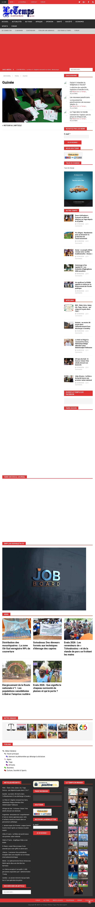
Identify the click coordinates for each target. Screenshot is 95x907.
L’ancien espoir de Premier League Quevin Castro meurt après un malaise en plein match (16, 828)
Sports (5, 26)
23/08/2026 (80, 367)
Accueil (5, 22)
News (11, 2)
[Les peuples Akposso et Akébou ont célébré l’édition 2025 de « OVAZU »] (42, 727)
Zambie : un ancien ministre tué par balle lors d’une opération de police (16, 879)
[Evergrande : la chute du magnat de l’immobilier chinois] (73, 852)
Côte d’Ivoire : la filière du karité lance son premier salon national (83, 378)
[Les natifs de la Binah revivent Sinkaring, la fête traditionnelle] (52, 735)
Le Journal (22, 2)
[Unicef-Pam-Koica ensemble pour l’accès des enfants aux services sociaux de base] (52, 727)
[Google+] (84, 2)
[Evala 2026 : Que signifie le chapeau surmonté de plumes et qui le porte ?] (47, 671)
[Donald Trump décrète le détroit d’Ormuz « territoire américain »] (83, 852)
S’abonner (19, 30)
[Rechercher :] (81, 69)
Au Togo (28, 22)
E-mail (67, 134)
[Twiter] (79, 2)
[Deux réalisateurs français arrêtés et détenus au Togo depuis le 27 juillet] (68, 218)
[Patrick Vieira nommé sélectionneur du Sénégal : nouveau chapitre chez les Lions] (83, 868)
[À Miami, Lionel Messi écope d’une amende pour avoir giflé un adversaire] (73, 822)
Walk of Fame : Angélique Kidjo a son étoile (15, 841)
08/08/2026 (80, 274)
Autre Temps (71, 211)
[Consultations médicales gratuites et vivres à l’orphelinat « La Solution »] (21, 727)
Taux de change (69, 168)
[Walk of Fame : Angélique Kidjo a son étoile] (83, 814)
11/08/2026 (80, 241)
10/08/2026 (80, 256)
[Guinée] (32, 121)
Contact (34, 2)
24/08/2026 (80, 314)
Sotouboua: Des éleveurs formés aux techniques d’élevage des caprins (46, 645)
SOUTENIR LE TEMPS (64, 30)
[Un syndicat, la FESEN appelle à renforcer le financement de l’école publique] (68, 285)
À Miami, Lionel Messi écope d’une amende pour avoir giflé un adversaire (15, 847)
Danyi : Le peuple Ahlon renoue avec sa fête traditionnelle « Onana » (83, 252)
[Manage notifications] (89, 902)
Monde (80, 900)
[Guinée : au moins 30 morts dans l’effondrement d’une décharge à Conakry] (68, 325)
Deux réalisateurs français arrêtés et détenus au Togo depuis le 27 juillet (83, 218)
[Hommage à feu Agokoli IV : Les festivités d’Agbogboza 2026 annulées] (68, 267)
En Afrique (70, 900)
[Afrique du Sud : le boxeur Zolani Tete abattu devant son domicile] (68, 361)
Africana (70, 300)
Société (68, 22)
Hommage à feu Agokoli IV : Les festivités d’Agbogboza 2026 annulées (83, 268)
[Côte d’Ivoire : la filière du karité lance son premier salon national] (68, 378)
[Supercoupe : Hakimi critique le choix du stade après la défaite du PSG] (83, 883)
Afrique (39, 22)
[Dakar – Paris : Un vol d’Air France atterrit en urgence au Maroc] (83, 845)
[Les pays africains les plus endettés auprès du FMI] (83, 837)
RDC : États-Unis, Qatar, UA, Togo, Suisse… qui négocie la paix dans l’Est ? (83, 308)
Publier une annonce (46, 30)
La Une (4, 2)
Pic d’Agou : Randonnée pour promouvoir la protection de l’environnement (83, 235)
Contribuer (30, 30)
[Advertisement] (47, 50)
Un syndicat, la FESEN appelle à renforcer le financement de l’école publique (83, 285)
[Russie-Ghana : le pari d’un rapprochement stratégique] (83, 860)
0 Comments (81, 225)
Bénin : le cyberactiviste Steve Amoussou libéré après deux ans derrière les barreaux (16, 863)
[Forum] (93, 2)
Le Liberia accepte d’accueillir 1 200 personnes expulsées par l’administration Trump (16, 871)
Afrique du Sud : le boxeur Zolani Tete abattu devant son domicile (82, 362)
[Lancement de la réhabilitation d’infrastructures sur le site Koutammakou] (31, 735)
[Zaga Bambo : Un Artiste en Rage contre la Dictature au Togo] (42, 735)
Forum (43, 2)
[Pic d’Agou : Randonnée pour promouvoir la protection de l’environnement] (68, 235)
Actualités (17, 22)
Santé (59, 22)
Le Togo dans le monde (79, 112)
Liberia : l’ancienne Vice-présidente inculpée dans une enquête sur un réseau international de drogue (16, 854)
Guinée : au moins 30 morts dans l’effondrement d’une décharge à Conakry (82, 325)
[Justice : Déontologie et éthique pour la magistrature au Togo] (11, 727)
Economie (80, 22)
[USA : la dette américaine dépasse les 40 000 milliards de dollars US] (73, 845)
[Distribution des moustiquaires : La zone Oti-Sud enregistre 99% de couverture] (16, 629)
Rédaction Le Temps (79, 91)
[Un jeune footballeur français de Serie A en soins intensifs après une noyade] (73, 883)
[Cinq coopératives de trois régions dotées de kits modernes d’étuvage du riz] (62, 727)
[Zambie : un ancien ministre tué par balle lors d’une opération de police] (73, 837)
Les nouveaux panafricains (80, 97)
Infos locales (58, 900)
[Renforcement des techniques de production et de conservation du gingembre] (73, 727)
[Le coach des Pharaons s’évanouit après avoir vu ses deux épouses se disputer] (73, 868)
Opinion (49, 22)
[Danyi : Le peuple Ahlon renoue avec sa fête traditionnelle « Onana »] (68, 252)
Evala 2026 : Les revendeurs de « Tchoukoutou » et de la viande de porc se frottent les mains (78, 648)
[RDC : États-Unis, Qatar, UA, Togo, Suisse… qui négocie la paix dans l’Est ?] (68, 307)
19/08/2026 (80, 224)
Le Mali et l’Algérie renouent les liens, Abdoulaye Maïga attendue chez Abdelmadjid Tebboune (83, 344)
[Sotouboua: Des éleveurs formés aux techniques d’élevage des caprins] (47, 629)
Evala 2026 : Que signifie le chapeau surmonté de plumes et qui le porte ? (47, 688)
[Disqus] (32, 164)
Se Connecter (7, 30)
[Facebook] (88, 2)
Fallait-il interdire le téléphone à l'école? (78, 83)
